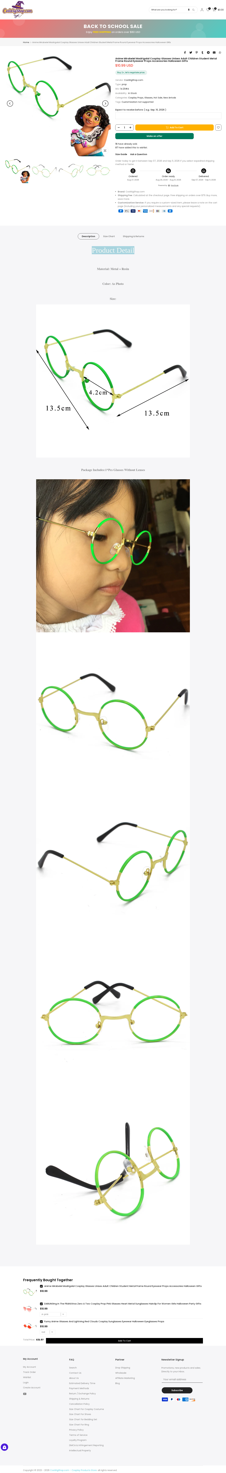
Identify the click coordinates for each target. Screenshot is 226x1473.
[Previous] (10, 103)
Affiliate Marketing (125, 1378)
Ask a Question (138, 154)
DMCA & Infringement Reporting (86, 1445)
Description (88, 236)
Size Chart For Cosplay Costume (86, 1409)
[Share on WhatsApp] (220, 52)
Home (26, 42)
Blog (117, 1383)
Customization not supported (137, 101)
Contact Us (75, 1372)
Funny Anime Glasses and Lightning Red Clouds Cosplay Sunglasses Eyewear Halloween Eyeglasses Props (104, 1321)
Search (73, 1367)
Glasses (148, 97)
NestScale (174, 185)
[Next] (105, 103)
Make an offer (157, 137)
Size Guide (121, 154)
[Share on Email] (214, 52)
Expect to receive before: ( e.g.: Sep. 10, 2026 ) (140, 109)
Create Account (31, 1387)
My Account (29, 1366)
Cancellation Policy (79, 1403)
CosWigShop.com (133, 80)
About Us (74, 1378)
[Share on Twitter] (190, 52)
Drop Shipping (122, 1367)
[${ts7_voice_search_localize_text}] (189, 10)
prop (124, 84)
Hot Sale (158, 97)
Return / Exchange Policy (82, 1393)
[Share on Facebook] (185, 52)
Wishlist (27, 1377)
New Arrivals (169, 97)
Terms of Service (78, 1435)
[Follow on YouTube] (24, 1393)
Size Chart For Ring (79, 1424)
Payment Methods (79, 1388)
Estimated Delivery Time (82, 1383)
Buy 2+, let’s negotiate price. (131, 72)
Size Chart (109, 236)
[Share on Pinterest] (196, 52)
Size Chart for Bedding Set (83, 1419)
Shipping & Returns (133, 236)
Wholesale (120, 1372)
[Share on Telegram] (208, 52)
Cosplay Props (135, 97)
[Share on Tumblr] (202, 52)
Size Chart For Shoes (80, 1414)
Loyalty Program (78, 1440)
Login (26, 1382)
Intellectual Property (80, 1450)
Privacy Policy (76, 1429)
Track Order (29, 1372)
